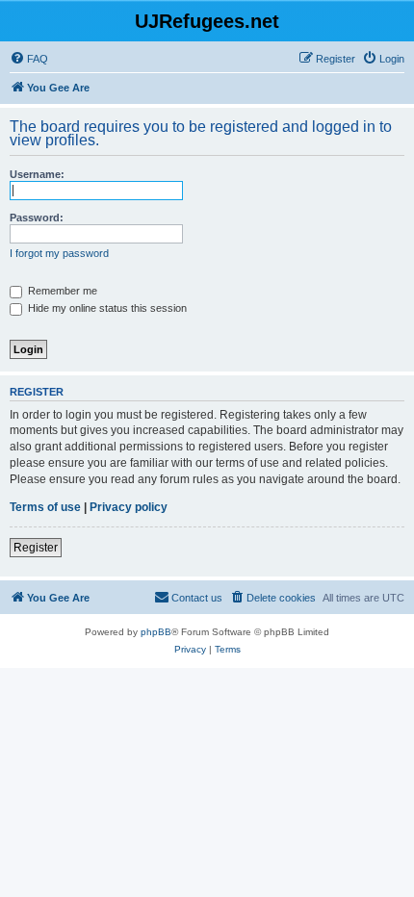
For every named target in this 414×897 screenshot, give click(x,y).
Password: (37, 217)
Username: (37, 174)
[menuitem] (29, 58)
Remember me (61, 290)
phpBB (156, 632)
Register (35, 547)
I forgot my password (59, 253)
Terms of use (45, 507)
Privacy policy (129, 507)
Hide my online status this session (106, 308)
